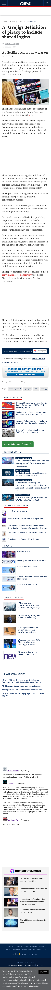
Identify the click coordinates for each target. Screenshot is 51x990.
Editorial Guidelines (30, 946)
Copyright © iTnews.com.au (11, 382)
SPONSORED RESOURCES (16, 505)
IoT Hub (40, 965)
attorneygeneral (15, 389)
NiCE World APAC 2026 (27, 567)
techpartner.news (15, 965)
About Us (19, 946)
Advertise (16, 949)
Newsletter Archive (28, 949)
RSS (45, 949)
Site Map (39, 949)
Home (4, 22)
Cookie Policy (15, 986)
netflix (36, 389)
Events (8, 546)
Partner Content (14, 452)
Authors (41, 946)
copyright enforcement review (17, 275)
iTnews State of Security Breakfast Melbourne (32, 578)
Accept (43, 972)
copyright (27, 389)
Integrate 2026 (23, 552)
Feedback (8, 949)
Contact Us (10, 946)
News (12, 22)
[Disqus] (25, 733)
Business (21, 22)
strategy (44, 389)
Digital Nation (29, 965)
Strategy (31, 22)
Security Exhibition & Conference (31, 561)
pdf (29, 115)
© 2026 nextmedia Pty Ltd (30, 954)
